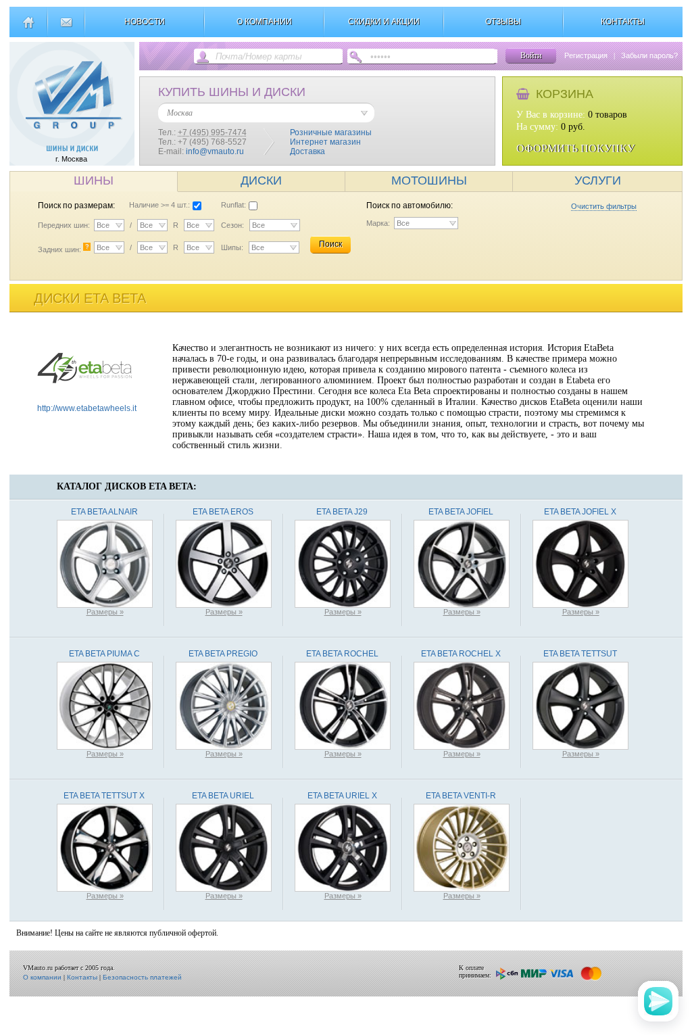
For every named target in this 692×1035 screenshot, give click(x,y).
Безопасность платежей (142, 977)
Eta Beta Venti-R (461, 795)
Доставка (307, 151)
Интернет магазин (325, 142)
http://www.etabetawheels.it (87, 408)
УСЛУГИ (597, 180)
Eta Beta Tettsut (580, 653)
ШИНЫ (94, 180)
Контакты (82, 977)
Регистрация (586, 55)
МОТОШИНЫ (429, 180)
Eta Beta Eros (223, 511)
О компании (42, 977)
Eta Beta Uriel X (342, 795)
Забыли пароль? (649, 55)
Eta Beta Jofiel (460, 511)
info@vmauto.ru (215, 151)
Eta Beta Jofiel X (580, 511)
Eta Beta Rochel (342, 653)
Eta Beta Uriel (223, 795)
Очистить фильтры (604, 206)
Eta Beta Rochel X (461, 653)
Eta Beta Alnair (104, 511)
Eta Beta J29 (342, 511)
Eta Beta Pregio (223, 653)
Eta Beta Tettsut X (104, 795)
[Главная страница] (28, 27)
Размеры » (105, 612)
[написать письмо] (66, 27)
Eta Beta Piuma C (104, 653)
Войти (530, 55)
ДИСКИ (261, 180)
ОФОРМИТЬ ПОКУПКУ (575, 148)
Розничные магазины (331, 132)
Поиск (330, 244)
